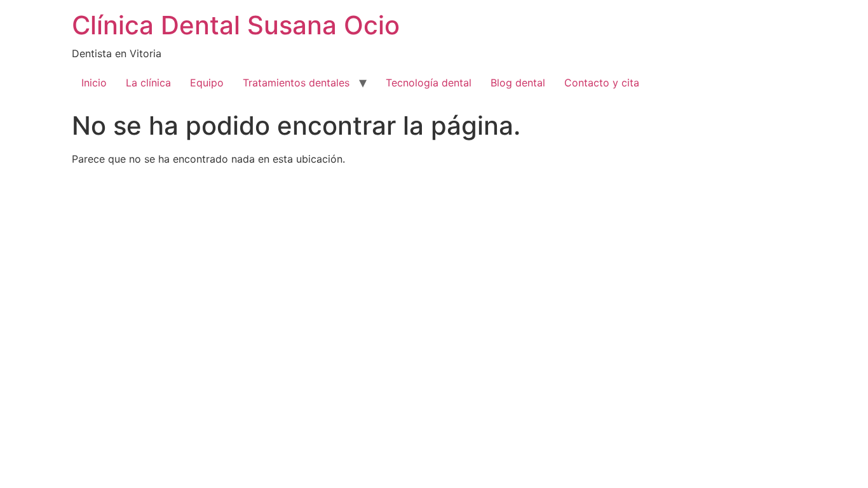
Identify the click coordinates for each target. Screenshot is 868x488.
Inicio (94, 82)
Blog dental (518, 82)
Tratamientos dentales (296, 82)
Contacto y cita (601, 82)
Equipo (207, 82)
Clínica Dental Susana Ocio (236, 25)
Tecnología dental (428, 82)
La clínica (148, 82)
